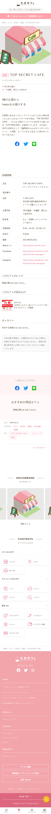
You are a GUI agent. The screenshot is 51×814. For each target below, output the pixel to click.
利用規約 (20, 789)
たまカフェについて (9, 719)
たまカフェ (25, 660)
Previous (6, 507)
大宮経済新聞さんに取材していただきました (17, 703)
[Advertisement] (25, 162)
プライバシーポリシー (35, 789)
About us (6, 712)
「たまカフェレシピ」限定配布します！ (27, 16)
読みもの (5, 742)
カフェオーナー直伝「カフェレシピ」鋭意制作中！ (20, 698)
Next (45, 507)
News (5, 679)
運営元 (11, 789)
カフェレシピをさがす (10, 738)
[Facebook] (18, 670)
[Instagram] (32, 670)
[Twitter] (26, 670)
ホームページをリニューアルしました (15, 692)
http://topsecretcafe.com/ (34, 245)
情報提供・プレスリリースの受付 (25, 773)
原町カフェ (25, 524)
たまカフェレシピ (8, 756)
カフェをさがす (38, 448)
